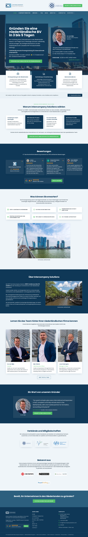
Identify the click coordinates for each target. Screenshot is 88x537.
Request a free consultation (73, 5)
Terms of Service (50, 534)
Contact (34, 527)
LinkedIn (62, 525)
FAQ (42, 13)
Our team (34, 525)
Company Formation (24, 13)
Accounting (35, 518)
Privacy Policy (64, 534)
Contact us (62, 13)
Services (34, 13)
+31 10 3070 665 (64, 520)
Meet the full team (44, 377)
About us (52, 13)
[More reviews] (82, 167)
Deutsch (71, 13)
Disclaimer (57, 534)
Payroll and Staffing (37, 520)
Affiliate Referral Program (30, 534)
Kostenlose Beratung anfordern (44, 501)
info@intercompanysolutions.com (68, 522)
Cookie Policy (71, 534)
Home (14, 13)
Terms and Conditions (41, 534)
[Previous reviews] (25, 167)
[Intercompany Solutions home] (14, 6)
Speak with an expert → (75, 60)
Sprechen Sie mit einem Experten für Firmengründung (25, 61)
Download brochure (76, 95)
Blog (46, 13)
